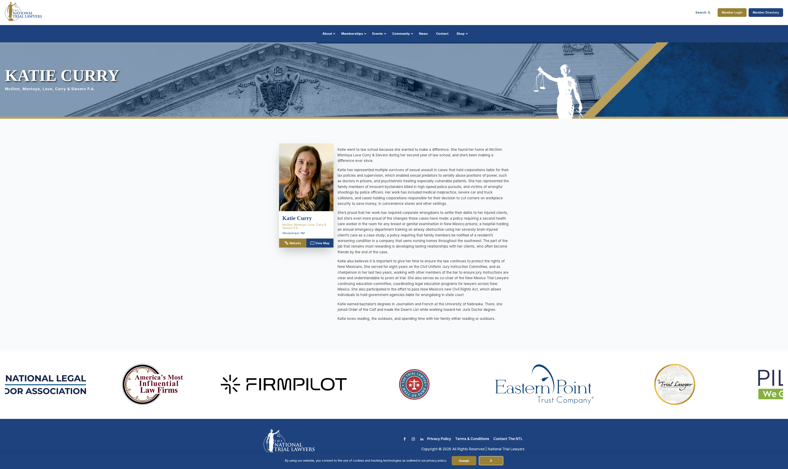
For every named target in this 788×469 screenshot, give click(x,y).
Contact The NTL (507, 439)
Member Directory (766, 12)
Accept (464, 460)
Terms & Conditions (472, 439)
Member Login (732, 12)
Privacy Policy (439, 439)
